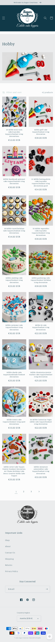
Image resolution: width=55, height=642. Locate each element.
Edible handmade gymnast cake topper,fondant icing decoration (14, 181)
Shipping (9, 559)
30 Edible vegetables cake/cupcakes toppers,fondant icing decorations (41, 231)
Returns (8, 565)
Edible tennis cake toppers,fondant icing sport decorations (14, 422)
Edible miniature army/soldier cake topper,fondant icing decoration (40, 470)
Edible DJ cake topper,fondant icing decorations (40, 327)
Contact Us (10, 552)
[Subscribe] (47, 589)
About (7, 546)
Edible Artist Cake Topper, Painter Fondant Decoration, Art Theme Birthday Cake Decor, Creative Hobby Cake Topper (14, 471)
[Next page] (39, 491)
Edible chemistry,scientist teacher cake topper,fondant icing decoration (40, 374)
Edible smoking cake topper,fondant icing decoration (14, 280)
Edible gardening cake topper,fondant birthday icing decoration (41, 280)
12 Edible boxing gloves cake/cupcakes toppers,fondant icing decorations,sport (40, 182)
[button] (3, 18)
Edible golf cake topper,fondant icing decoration (40, 132)
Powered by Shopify (35, 638)
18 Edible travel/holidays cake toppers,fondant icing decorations (14, 230)
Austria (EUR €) (26, 618)
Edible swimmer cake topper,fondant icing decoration (14, 327)
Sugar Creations (24, 638)
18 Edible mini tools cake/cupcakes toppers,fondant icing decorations (14, 133)
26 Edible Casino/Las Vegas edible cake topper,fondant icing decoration (41, 422)
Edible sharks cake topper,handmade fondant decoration (14, 374)
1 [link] (16, 491)
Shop (7, 540)
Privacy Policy (11, 571)
